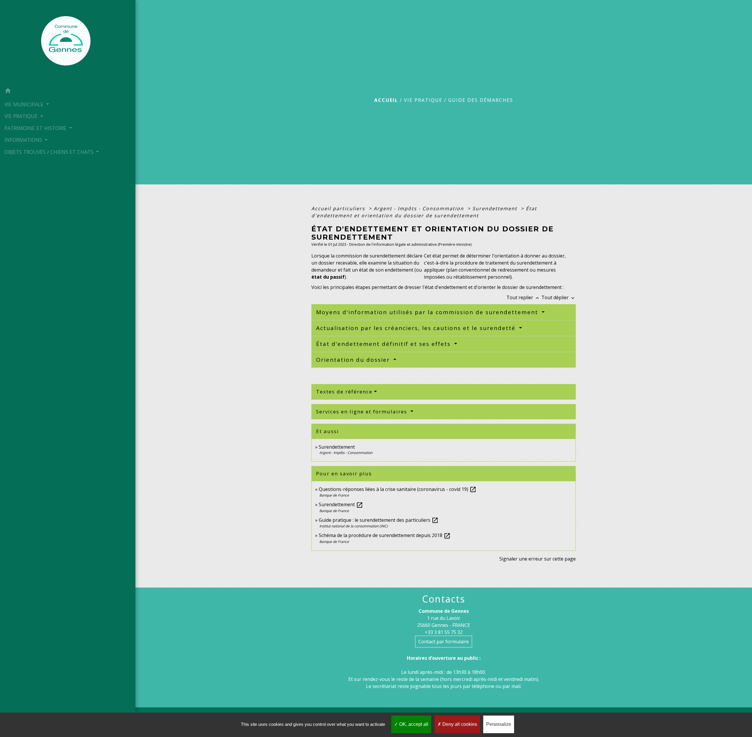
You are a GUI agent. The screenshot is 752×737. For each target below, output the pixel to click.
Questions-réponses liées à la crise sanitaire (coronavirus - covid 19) (397, 489)
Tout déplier (558, 297)
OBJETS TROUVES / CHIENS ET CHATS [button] (49, 151)
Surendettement (495, 208)
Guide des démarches (480, 100)
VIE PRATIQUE (423, 100)
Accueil (386, 100)
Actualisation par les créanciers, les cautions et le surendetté (417, 328)
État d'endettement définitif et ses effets (384, 344)
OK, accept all (413, 724)
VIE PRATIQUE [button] (21, 116)
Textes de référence (344, 391)
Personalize (498, 724)
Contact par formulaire (443, 641)
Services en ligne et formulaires (362, 411)
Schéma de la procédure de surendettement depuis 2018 (385, 535)
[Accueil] (67, 42)
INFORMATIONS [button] (23, 139)
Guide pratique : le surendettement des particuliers (379, 520)
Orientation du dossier (354, 360)
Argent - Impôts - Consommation (420, 208)
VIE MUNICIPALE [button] (24, 104)
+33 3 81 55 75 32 (444, 632)
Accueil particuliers (339, 208)
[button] (67, 91)
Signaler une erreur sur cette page (537, 559)
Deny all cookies (459, 724)
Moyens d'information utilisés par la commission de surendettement (428, 312)
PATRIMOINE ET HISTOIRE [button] (36, 128)
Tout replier (523, 297)
